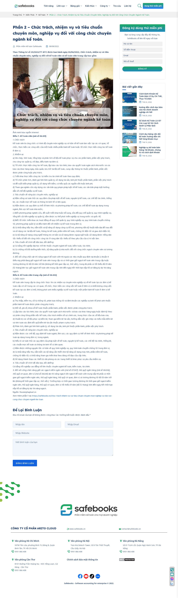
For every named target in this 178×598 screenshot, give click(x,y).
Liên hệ (127, 6)
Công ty (104, 6)
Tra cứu (117, 6)
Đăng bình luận (25, 463)
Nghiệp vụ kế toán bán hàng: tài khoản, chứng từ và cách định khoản (150, 150)
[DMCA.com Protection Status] (127, 559)
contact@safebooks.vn (131, 529)
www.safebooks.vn (77, 529)
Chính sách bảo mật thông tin (82, 559)
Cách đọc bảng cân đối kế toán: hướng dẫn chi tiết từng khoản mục (150, 136)
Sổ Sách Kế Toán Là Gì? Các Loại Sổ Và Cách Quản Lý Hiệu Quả (150, 123)
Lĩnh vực (61, 6)
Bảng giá (75, 6)
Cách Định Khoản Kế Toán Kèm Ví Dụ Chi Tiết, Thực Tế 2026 (150, 96)
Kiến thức (89, 6)
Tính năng (48, 6)
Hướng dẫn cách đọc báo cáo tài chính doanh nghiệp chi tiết (150, 109)
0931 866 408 (20, 551)
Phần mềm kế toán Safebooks (29, 46)
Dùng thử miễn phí (153, 6)
